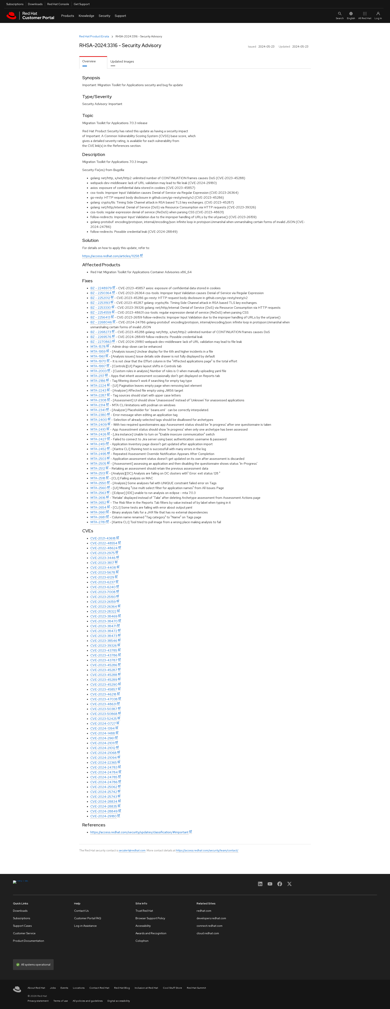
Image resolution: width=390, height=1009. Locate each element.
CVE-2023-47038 (104, 699)
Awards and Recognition (150, 933)
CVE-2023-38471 (103, 626)
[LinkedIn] (260, 885)
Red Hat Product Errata (94, 36)
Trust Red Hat (144, 911)
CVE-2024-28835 (103, 806)
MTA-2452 (98, 449)
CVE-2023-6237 (102, 582)
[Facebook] (279, 885)
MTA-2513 (97, 473)
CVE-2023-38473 (103, 636)
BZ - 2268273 (100, 332)
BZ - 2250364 (101, 293)
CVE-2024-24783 (103, 767)
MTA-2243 (98, 390)
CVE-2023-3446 (103, 558)
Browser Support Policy (150, 918)
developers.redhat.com (211, 918)
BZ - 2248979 (101, 288)
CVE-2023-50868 (103, 714)
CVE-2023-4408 (103, 567)
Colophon (141, 941)
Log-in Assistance (85, 926)
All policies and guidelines (88, 1001)
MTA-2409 (98, 424)
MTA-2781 (97, 522)
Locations (78, 988)
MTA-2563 (98, 493)
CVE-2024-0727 (103, 723)
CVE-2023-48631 (103, 704)
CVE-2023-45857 (103, 689)
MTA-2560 (98, 488)
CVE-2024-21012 (102, 748)
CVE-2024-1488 (102, 733)
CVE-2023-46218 (103, 694)
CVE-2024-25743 (103, 797)
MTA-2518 (97, 478)
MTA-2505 (98, 463)
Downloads (35, 4)
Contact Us (81, 911)
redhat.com (204, 911)
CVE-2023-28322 (103, 611)
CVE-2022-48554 (103, 543)
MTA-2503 (98, 459)
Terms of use (60, 1001)
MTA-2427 (98, 439)
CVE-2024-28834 (103, 801)
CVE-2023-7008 (103, 592)
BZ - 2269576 (100, 337)
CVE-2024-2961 (102, 738)
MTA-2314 (97, 405)
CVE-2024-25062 (103, 787)
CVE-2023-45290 (103, 684)
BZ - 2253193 (100, 303)
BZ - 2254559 (100, 312)
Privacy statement (38, 1001)
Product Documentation (28, 941)
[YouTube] (270, 885)
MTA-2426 (98, 434)
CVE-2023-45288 (103, 675)
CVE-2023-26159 (103, 602)
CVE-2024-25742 (103, 792)
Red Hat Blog (122, 988)
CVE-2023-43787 (103, 660)
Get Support (82, 4)
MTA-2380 (98, 415)
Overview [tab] (89, 61)
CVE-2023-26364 (103, 606)
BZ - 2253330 (100, 307)
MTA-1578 (98, 346)
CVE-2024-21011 (102, 743)
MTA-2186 (97, 381)
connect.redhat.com (209, 926)
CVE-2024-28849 (104, 811)
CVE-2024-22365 (103, 762)
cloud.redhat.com (208, 933)
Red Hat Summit (196, 988)
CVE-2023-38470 (104, 621)
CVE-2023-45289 (103, 680)
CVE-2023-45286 (103, 665)
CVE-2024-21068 (103, 753)
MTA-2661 (97, 512)
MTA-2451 (97, 444)
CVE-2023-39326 (103, 645)
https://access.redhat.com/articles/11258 (110, 256)
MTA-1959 (98, 351)
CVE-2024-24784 (104, 772)
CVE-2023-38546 (103, 641)
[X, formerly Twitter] (289, 885)
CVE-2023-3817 (102, 563)
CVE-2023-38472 (103, 631)
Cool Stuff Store (172, 988)
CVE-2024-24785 (103, 777)
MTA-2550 (98, 483)
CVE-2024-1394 (102, 728)
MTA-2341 (97, 410)
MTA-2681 (97, 517)
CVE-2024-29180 (103, 816)
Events (64, 988)
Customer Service (24, 933)
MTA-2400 (98, 420)
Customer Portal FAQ (87, 918)
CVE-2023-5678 (102, 572)
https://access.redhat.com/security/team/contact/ (207, 850)
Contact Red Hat (99, 988)
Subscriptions (14, 4)
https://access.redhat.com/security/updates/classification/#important (139, 832)
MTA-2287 (98, 395)
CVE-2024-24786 (104, 782)
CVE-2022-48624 (104, 548)
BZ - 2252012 (100, 298)
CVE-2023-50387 (103, 709)
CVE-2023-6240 (103, 587)
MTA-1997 (98, 366)
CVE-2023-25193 (103, 597)
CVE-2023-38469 (103, 616)
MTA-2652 (98, 502)
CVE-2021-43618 (103, 538)
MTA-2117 (97, 376)
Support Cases (22, 926)
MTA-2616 (97, 498)
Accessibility (143, 926)
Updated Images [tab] (122, 61)
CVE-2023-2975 (102, 553)
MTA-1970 (98, 361)
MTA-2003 (98, 371)
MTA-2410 (98, 429)
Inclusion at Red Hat (146, 988)
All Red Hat (364, 18)
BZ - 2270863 (101, 342)
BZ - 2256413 (100, 317)
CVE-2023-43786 (103, 655)
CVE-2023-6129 (102, 577)
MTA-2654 (98, 507)
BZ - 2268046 (101, 322)
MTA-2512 (97, 468)
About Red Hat (36, 988)
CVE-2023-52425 (103, 719)
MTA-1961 (97, 356)
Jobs (53, 988)
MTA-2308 (98, 400)
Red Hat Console (58, 4)
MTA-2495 (98, 454)
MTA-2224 (98, 385)
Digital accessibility (118, 1001)
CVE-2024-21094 (103, 758)
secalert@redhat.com (132, 850)
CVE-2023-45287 (103, 670)
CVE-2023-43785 (103, 650)
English (351, 18)
